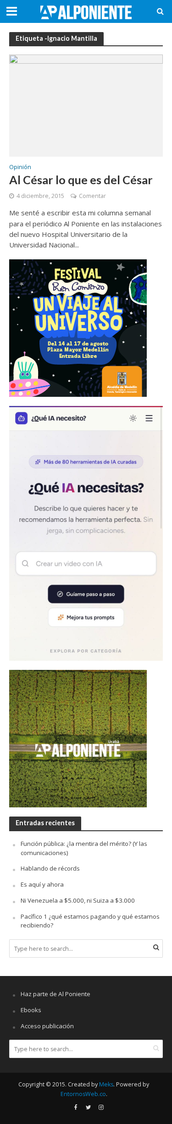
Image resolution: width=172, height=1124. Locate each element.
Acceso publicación (47, 1026)
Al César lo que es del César (81, 179)
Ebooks (31, 1010)
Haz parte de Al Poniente (55, 994)
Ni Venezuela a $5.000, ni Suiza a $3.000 (78, 900)
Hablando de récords (50, 868)
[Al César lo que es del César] (86, 105)
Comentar (92, 196)
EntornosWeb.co (83, 1094)
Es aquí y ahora (42, 884)
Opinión (20, 167)
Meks (106, 1084)
